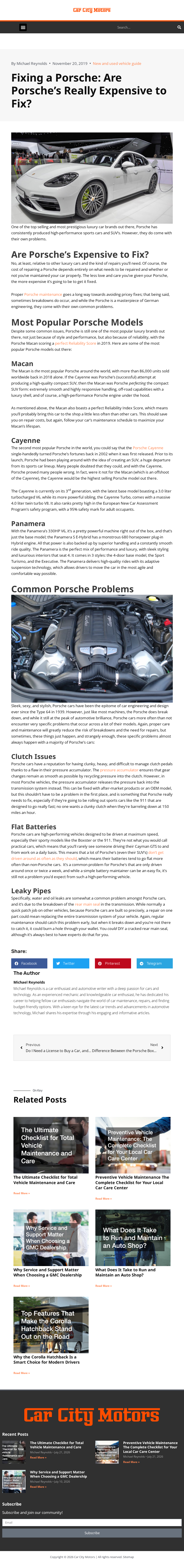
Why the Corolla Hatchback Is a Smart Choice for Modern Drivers (46, 1359)
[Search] (179, 27)
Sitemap (128, 1557)
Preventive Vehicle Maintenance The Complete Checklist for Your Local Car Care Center (132, 1182)
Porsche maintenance (43, 294)
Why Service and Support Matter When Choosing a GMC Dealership (47, 1272)
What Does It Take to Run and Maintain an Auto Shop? (125, 1272)
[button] (23, 27)
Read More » (21, 1193)
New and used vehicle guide (117, 63)
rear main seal (87, 904)
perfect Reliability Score (75, 343)
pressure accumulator (119, 769)
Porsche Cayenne (148, 447)
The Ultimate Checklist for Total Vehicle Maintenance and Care (45, 1179)
